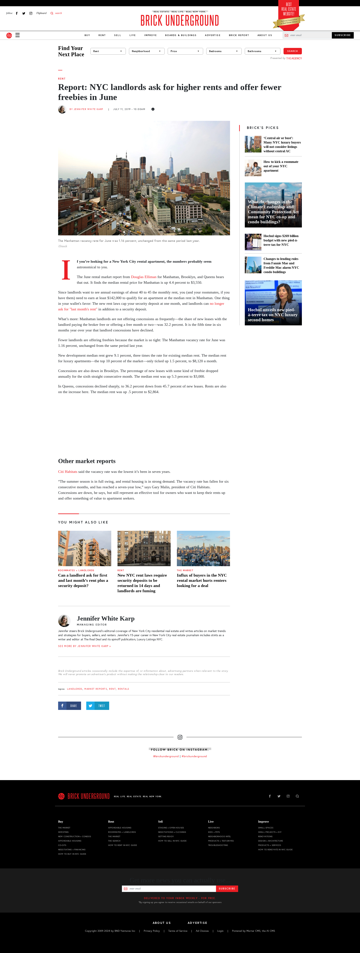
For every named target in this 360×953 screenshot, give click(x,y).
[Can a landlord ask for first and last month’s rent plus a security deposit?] (84, 548)
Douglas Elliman (143, 277)
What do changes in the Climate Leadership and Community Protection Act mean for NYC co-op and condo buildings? (273, 211)
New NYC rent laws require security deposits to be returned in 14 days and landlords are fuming (142, 583)
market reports (95, 689)
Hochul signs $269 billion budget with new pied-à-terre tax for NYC (281, 240)
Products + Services (269, 845)
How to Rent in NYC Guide (122, 845)
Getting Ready (166, 836)
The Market (185, 570)
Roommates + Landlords (76, 570)
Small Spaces (265, 827)
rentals (123, 689)
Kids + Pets (214, 832)
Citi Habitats (67, 472)
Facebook (16, 13)
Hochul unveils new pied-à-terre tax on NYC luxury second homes (273, 314)
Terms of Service (177, 931)
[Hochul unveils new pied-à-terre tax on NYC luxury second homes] (273, 302)
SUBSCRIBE (343, 35)
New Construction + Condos (74, 836)
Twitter (23, 13)
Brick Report (239, 35)
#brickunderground (194, 756)
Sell (117, 35)
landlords (74, 689)
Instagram (30, 13)
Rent (102, 35)
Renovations (265, 836)
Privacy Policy (152, 931)
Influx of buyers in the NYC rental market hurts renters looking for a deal (202, 580)
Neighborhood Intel (219, 836)
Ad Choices (202, 931)
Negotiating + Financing (71, 849)
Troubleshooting (218, 845)
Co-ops (62, 845)
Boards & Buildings (181, 35)
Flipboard (41, 13)
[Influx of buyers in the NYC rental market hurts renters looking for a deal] (203, 548)
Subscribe (227, 888)
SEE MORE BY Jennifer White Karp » (84, 646)
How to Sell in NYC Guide (172, 840)
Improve (150, 35)
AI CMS (270, 931)
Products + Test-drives (221, 840)
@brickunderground (166, 756)
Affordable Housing (69, 840)
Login (220, 931)
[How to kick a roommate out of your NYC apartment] (253, 168)
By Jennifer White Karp (86, 109)
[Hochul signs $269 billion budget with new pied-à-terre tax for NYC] (253, 242)
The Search (114, 840)
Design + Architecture (270, 840)
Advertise (212, 35)
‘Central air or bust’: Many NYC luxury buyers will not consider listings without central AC (282, 144)
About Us (265, 35)
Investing (63, 832)
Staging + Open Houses (171, 827)
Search (292, 51)
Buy (87, 35)
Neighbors (214, 827)
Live (133, 35)
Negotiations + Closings (172, 832)
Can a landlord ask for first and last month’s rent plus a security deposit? (83, 580)
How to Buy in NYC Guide (72, 854)
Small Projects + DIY (269, 832)
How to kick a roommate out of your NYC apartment (281, 166)
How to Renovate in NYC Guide (275, 849)
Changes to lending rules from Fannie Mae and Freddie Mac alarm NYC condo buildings (281, 265)
